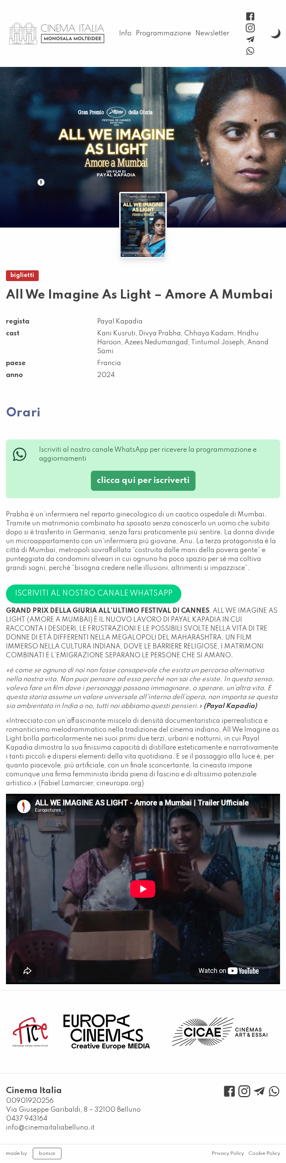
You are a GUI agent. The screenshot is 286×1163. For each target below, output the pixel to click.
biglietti (22, 275)
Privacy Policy (228, 1153)
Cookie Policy (264, 1153)
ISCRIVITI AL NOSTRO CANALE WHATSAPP (93, 593)
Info (125, 33)
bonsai (47, 1153)
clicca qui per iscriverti (143, 481)
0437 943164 (26, 1118)
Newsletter (212, 33)
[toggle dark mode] (276, 33)
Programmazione (163, 33)
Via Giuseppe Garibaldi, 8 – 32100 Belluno (73, 1109)
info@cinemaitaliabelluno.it (50, 1127)
